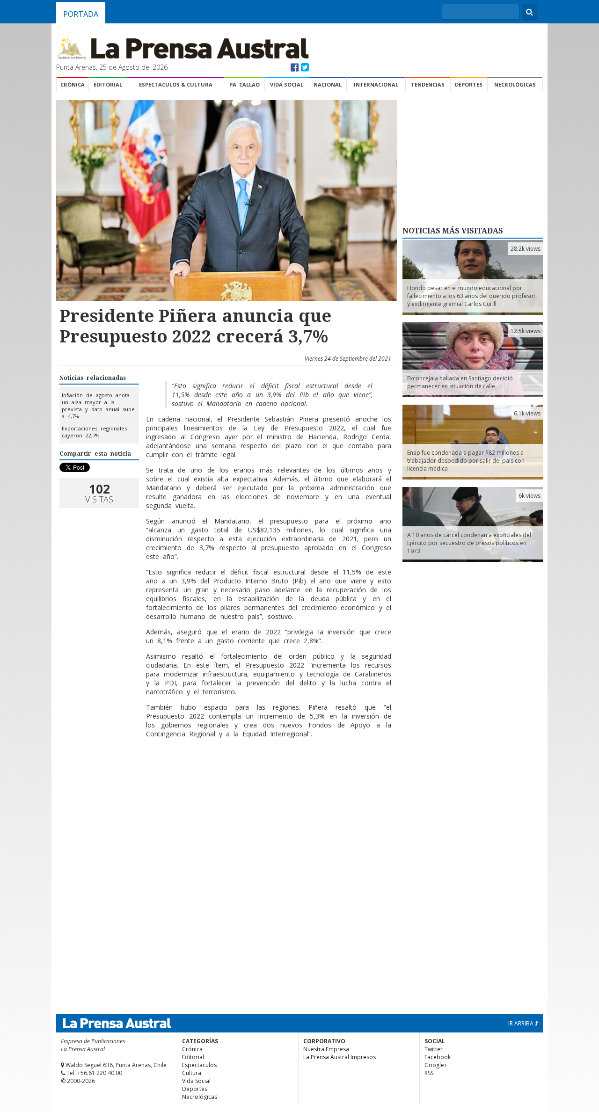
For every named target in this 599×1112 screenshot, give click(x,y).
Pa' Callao (244, 84)
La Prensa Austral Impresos (339, 1057)
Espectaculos (199, 1065)
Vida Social (286, 84)
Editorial (108, 84)
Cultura (191, 1073)
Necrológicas (515, 84)
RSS (428, 1073)
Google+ (435, 1065)
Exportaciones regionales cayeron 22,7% (94, 432)
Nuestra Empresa (326, 1049)
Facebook (437, 1057)
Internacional (376, 84)
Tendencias (428, 84)
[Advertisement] (225, 776)
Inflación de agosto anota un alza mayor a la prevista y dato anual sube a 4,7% (98, 406)
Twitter (433, 1049)
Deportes (468, 84)
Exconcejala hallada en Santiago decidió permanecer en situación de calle (460, 382)
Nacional (328, 84)
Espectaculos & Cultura (175, 84)
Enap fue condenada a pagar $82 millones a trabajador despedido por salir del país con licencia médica (466, 460)
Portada (80, 14)
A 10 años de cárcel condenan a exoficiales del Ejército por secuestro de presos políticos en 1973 (469, 543)
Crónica (72, 84)
